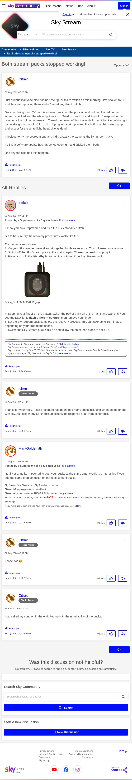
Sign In (124, 5)
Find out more (67, 220)
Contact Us (87, 757)
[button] (125, 78)
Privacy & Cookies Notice (51, 754)
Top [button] (124, 751)
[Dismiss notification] (127, 14)
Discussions (53, 6)
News (69, 6)
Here (78, 506)
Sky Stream (66, 22)
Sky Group (44, 760)
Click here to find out (69, 344)
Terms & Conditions (83, 751)
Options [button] (119, 65)
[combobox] (74, 35)
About (91, 6)
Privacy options (46, 751)
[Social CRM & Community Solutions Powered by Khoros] (119, 770)
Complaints (44, 757)
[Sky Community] (24, 5)
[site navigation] (3, 6)
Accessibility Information (81, 754)
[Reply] (122, 170)
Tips (80, 6)
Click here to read (62, 353)
